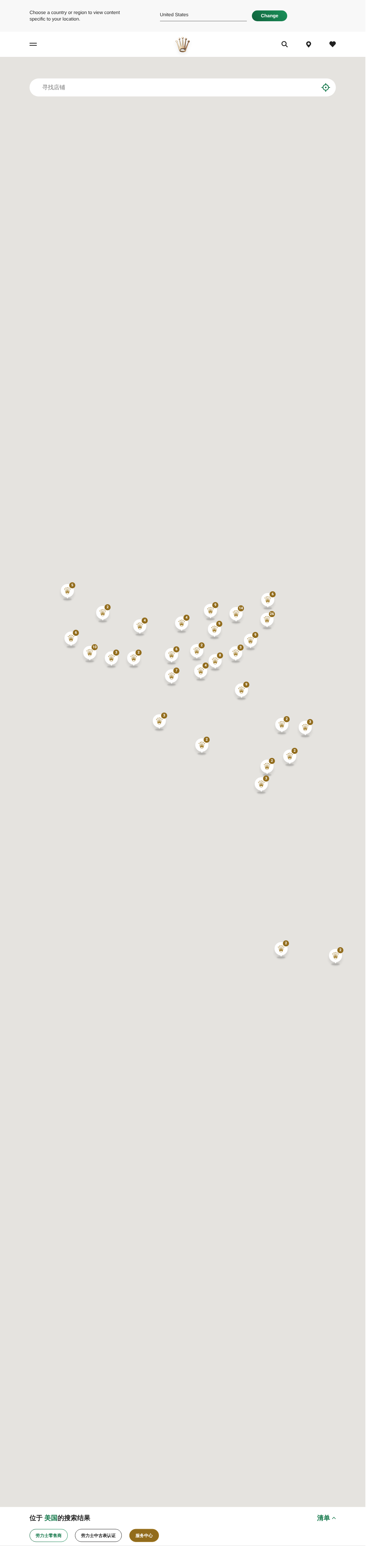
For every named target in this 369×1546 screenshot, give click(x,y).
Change (269, 15)
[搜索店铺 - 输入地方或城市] (308, 87)
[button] (236, 615)
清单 (323, 1518)
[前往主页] (183, 44)
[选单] (39, 44)
